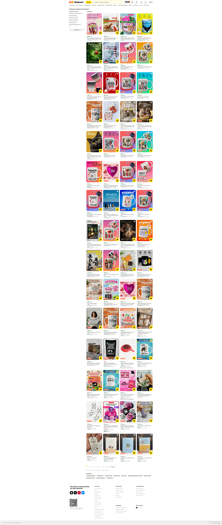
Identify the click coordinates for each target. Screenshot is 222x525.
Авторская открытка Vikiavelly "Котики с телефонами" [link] (144, 458)
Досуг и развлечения (98, 488)
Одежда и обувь (97, 497)
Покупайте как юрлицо (120, 491)
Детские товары (97, 516)
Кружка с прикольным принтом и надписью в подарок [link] (143, 245)
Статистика (5, 522)
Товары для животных (98, 512)
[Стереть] (121, 2)
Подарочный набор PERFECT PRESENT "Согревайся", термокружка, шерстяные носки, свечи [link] (144, 333)
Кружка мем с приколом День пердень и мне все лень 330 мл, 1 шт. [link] (144, 364)
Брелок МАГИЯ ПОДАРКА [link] (92, 457)
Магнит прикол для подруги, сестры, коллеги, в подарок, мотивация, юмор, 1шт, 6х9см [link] (94, 67)
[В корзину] (100, 33)
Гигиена (95, 493)
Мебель (95, 490)
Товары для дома (97, 498)
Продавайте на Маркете (120, 509)
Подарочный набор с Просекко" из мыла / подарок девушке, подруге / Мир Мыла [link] (127, 275)
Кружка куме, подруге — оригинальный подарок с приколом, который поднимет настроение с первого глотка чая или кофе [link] (110, 304)
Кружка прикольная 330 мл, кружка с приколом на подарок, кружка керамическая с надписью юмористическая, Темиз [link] (144, 38)
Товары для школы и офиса (99, 509)
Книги (95, 507)
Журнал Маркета (119, 497)
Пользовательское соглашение (15, 522)
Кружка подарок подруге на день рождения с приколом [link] (127, 67)
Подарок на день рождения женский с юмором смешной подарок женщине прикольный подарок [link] (128, 38)
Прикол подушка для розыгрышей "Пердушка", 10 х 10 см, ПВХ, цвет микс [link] (127, 364)
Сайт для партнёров (119, 512)
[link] (91, 476)
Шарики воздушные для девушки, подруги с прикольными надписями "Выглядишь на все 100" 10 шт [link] (127, 426)
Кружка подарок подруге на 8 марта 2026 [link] (127, 215)
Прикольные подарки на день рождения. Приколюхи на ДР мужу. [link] (110, 364)
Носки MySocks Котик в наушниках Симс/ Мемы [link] (93, 426)
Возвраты (117, 495)
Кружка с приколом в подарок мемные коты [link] (111, 275)
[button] (89, 12)
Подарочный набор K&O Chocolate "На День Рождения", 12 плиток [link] (128, 333)
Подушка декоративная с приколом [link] (93, 332)
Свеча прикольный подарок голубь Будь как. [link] (144, 426)
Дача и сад (96, 505)
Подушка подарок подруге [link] (92, 303)
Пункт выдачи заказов (140, 493)
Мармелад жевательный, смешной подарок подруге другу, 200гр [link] (93, 395)
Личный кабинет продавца (121, 507)
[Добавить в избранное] (101, 15)
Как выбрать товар (119, 488)
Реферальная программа (140, 490)
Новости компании (139, 488)
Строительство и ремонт (99, 514)
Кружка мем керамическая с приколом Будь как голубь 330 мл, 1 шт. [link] (111, 395)
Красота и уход (97, 502)
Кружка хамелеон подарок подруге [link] (127, 96)
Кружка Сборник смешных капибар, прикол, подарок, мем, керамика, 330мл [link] (93, 364)
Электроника (96, 495)
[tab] (72, 5)
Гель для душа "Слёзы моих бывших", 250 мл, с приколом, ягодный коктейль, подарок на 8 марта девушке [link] (128, 395)
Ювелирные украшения (98, 517)
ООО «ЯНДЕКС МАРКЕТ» (216, 521)
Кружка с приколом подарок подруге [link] (144, 66)
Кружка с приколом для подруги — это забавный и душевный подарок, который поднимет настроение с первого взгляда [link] (111, 38)
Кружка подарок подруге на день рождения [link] (93, 186)
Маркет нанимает (139, 495)
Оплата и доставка (119, 490)
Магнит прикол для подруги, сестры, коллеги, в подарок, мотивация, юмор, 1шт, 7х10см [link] (94, 156)
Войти (151, 2)
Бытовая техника (97, 491)
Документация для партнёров (121, 511)
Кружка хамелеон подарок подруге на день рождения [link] (94, 215)
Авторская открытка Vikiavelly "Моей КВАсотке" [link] (127, 458)
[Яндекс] (219, 523)
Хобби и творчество (98, 504)
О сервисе (118, 493)
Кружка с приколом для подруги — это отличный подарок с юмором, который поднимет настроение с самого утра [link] (94, 38)
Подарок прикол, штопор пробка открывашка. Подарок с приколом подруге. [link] (93, 275)
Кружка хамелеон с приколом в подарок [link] (143, 215)
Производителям (139, 491)
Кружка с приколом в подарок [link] (143, 96)
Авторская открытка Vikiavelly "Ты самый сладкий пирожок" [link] (110, 458)
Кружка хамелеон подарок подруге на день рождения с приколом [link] (94, 97)
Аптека (95, 500)
